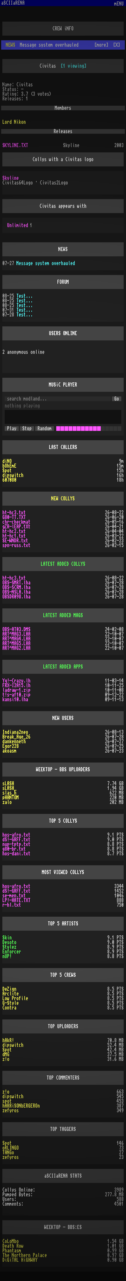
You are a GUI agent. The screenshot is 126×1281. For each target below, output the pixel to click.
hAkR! (8, 1040)
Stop (27, 428)
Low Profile (15, 998)
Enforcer (11, 951)
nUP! (7, 956)
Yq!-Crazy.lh (16, 680)
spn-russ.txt (16, 545)
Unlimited (19, 225)
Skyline (10, 178)
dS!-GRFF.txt (16, 839)
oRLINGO (10, 1148)
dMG (5, 1054)
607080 (9, 480)
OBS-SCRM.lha (16, 587)
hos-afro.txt (16, 835)
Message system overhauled (45, 263)
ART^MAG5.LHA (16, 643)
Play (11, 428)
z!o (5, 1059)
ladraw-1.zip (16, 690)
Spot (7, 470)
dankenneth (14, 741)
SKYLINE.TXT (15, 145)
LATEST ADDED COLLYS (63, 564)
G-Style (10, 1003)
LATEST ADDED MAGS (63, 615)
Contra (9, 1007)
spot (7, 1101)
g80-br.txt (14, 849)
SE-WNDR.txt (15, 540)
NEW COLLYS (63, 498)
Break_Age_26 (16, 737)
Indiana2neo (15, 732)
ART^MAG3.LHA (16, 634)
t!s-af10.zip (16, 694)
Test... (24, 296)
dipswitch (12, 475)
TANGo (8, 1152)
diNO (7, 461)
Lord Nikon (14, 122)
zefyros (10, 1110)
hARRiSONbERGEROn (21, 1106)
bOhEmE (9, 466)
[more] (101, 45)
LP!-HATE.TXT (16, 900)
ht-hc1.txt (14, 536)
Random (45, 428)
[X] (116, 45)
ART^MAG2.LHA (16, 648)
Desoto (9, 942)
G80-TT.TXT (14, 517)
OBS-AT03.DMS (16, 629)
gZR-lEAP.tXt (16, 526)
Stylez (9, 947)
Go (116, 398)
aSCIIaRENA (13, 3)
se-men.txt (14, 895)
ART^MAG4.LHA (16, 638)
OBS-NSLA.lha (16, 592)
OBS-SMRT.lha (16, 582)
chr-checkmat (16, 522)
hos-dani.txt (16, 853)
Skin (7, 937)
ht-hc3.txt (14, 512)
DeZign (9, 989)
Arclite (10, 993)
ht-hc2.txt (14, 531)
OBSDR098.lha (16, 596)
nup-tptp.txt (16, 844)
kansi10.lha (15, 699)
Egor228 (10, 746)
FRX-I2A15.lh (16, 685)
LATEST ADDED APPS (63, 666)
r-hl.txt (11, 905)
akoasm (9, 751)
